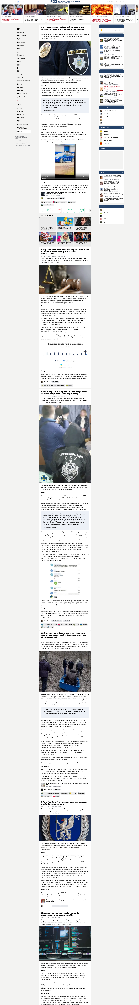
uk (117, 2)
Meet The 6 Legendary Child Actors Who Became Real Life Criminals (82, 228)
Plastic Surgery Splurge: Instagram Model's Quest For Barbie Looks (47, 228)
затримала (61, 611)
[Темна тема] (20, 2)
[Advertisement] (111, 160)
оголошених (83, 374)
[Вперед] (137, 13)
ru (123, 2)
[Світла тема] (15, 2)
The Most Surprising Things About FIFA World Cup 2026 (47, 244)
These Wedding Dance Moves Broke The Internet (82, 243)
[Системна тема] (18, 2)
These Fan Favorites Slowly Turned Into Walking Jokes (65, 228)
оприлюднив (72, 132)
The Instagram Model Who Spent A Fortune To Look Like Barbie (64, 244)
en (120, 2)
